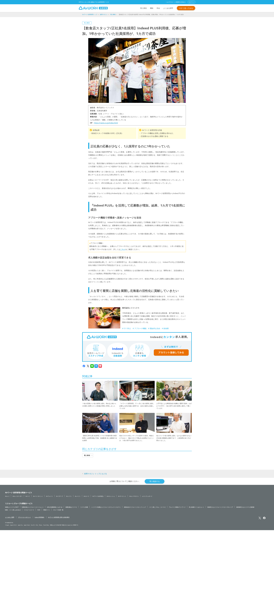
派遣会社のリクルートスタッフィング (135, 507)
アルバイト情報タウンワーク (177, 507)
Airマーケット (122, 496)
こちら (122, 249)
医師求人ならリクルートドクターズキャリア (220, 507)
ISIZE (38, 510)
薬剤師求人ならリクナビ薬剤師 (245, 507)
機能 (151, 8)
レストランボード (147, 496)
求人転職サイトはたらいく (196, 507)
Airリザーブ (59, 496)
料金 (158, 8)
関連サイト (46, 510)
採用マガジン (104, 14)
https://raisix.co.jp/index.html (106, 123)
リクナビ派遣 (84, 507)
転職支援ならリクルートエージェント (33, 507)
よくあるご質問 (9, 517)
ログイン (191, 2)
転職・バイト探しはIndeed (13, 510)
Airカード (86, 496)
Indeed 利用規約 (39, 517)
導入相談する (154, 481)
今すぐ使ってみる (186, 8)
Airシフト (69, 496)
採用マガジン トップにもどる (95, 473)
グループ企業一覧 (58, 510)
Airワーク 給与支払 (97, 496)
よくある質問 (168, 8)
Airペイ (28, 496)
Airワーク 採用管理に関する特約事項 (58, 517)
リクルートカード (29, 510)
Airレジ (7, 496)
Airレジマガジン (134, 496)
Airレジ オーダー (17, 496)
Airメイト (77, 496)
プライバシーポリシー (24, 517)
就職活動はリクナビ (71, 507)
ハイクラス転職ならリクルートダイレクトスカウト (106, 507)
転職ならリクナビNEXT (12, 507)
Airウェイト (49, 496)
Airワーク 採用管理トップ (89, 14)
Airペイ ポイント (38, 496)
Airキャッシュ (111, 496)
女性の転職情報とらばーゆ (54, 507)
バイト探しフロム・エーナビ (157, 507)
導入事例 (143, 8)
